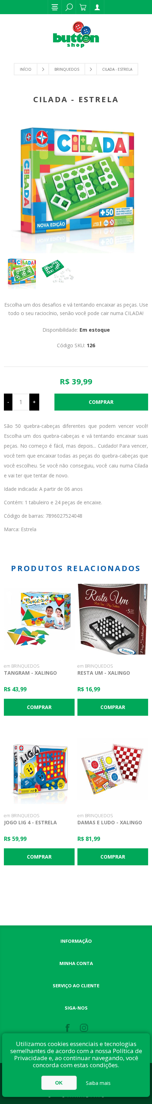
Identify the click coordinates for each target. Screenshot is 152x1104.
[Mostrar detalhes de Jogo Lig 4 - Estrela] (39, 768)
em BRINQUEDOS (21, 666)
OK (59, 1083)
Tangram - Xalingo (30, 672)
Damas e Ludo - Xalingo (109, 822)
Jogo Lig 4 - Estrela (30, 822)
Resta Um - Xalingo (103, 672)
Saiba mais (98, 1083)
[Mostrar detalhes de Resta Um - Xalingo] (112, 619)
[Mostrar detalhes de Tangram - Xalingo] (39, 619)
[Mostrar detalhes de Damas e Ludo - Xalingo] (112, 768)
